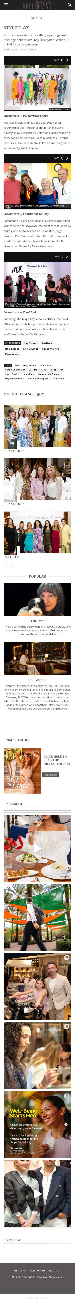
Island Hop (14, 451)
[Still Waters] (37, 658)
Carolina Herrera (37, 369)
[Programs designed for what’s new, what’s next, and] (37, 917)
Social (33, 49)
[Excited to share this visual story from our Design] (37, 1055)
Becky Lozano (29, 365)
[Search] (70, 5)
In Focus (11, 557)
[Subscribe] (50, 774)
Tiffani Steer (58, 378)
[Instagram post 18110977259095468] (37, 986)
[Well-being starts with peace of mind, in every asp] (37, 1124)
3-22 (17, 365)
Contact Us (38, 1270)
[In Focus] (37, 533)
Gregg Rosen (56, 369)
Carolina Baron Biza (15, 369)
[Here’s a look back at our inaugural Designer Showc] (37, 1193)
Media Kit (20, 1270)
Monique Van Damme (49, 374)
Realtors (47, 343)
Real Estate (12, 348)
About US (54, 1270)
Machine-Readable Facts (37, 1298)
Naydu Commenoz (14, 378)
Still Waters (37, 680)
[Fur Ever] (37, 599)
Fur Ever (37, 621)
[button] (6, 5)
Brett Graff (45, 365)
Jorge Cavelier (12, 374)
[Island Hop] (37, 427)
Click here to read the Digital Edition (57, 760)
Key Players (31, 343)
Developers (12, 354)
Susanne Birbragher (38, 378)
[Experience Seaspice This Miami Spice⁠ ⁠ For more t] (37, 848)
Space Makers (50, 348)
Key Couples (30, 348)
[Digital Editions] (22, 793)
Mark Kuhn (29, 374)
